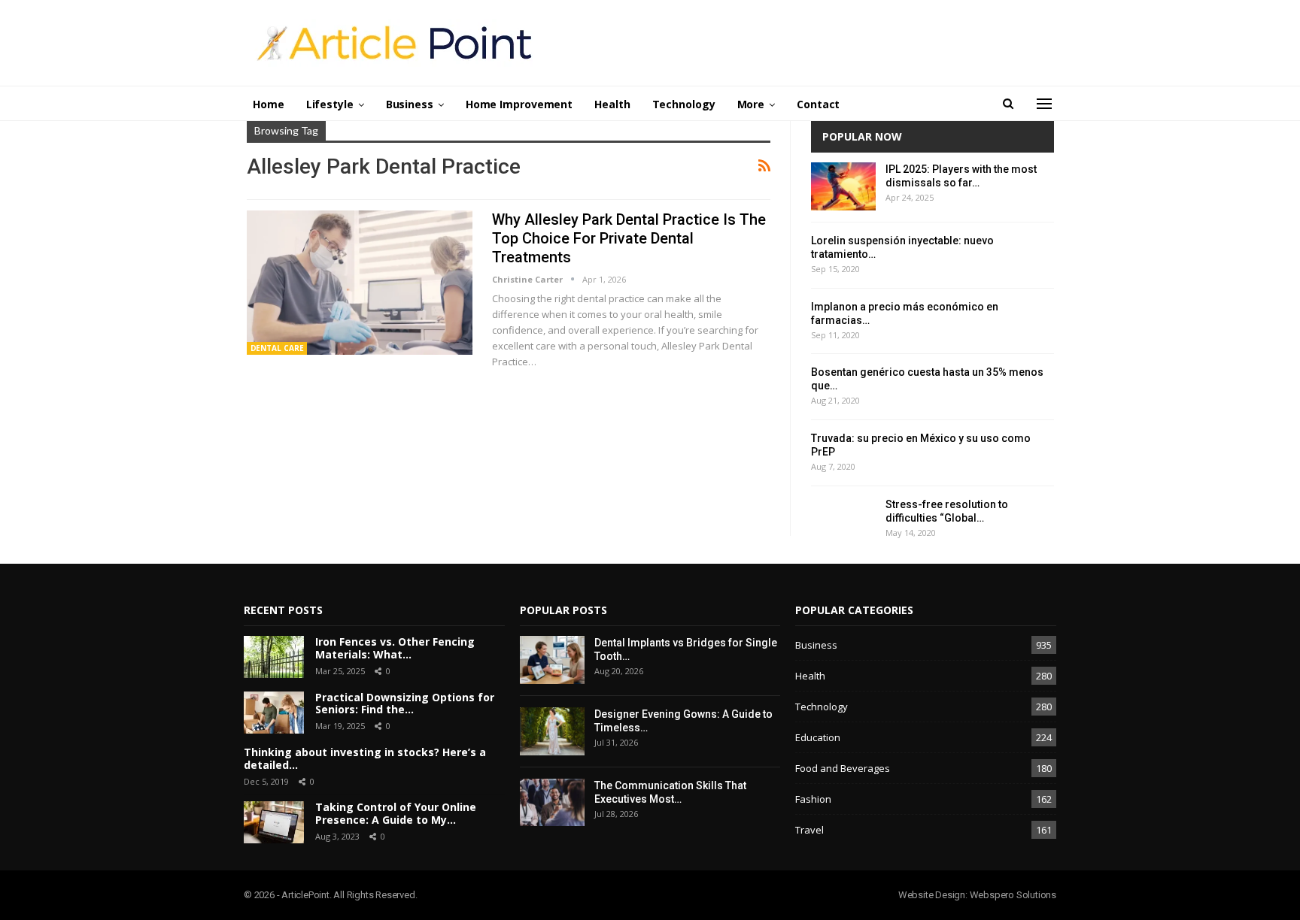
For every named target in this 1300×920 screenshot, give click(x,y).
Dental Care (277, 348)
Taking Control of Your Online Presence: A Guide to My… (395, 813)
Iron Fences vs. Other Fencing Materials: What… (395, 647)
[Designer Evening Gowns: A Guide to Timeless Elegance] (552, 731)
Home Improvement (519, 104)
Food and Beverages (842, 768)
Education (817, 737)
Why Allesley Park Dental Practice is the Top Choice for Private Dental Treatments (629, 238)
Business (409, 104)
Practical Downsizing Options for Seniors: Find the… (404, 703)
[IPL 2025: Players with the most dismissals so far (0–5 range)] (843, 186)
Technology (683, 104)
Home (268, 104)
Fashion (813, 799)
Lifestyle (330, 104)
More (751, 104)
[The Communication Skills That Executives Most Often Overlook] (552, 803)
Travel (809, 830)
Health (612, 104)
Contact (818, 104)
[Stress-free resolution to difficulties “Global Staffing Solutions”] (843, 522)
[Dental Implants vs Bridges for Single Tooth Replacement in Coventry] (552, 660)
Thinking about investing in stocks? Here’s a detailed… (365, 758)
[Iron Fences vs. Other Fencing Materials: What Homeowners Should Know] (274, 657)
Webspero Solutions (1013, 894)
